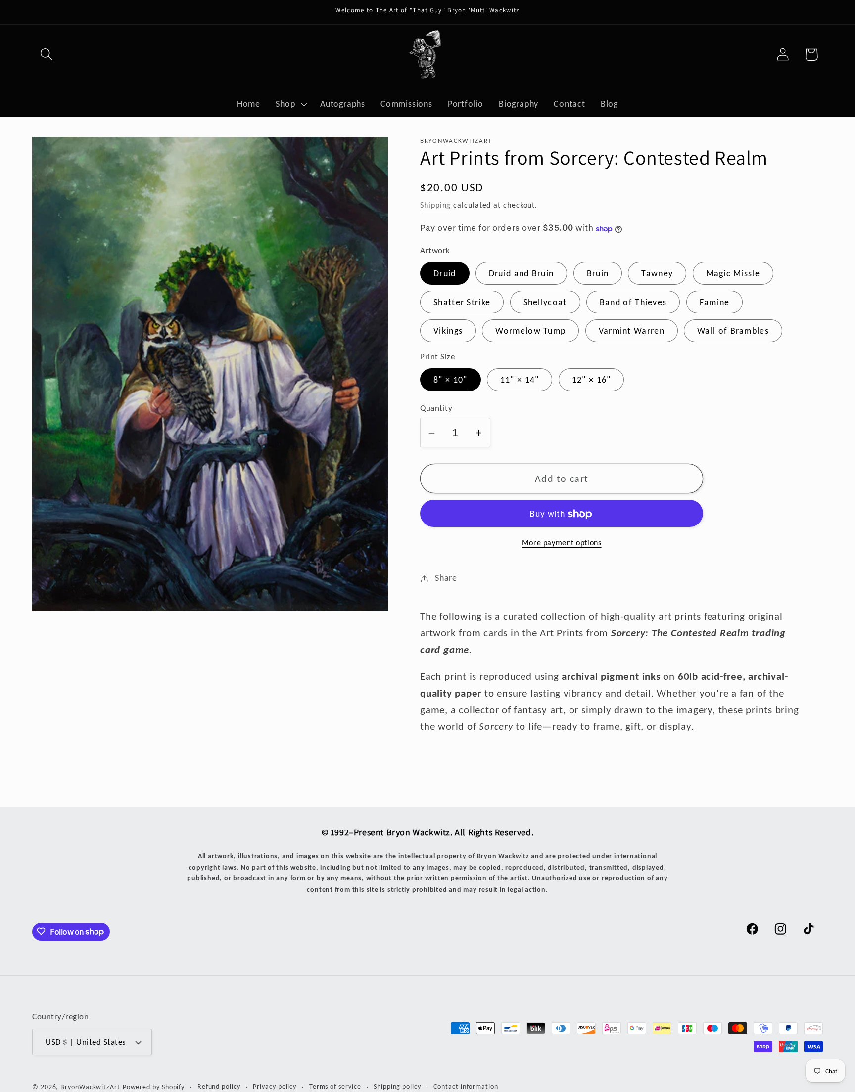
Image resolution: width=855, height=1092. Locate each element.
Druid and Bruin (521, 273)
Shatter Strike (461, 302)
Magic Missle (733, 273)
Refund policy (218, 1085)
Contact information (465, 1085)
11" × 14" (519, 380)
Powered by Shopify (154, 1086)
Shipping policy (397, 1085)
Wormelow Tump (530, 331)
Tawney (657, 273)
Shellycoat (545, 302)
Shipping (435, 205)
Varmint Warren (632, 331)
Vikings (448, 331)
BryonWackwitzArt (90, 1086)
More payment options (562, 543)
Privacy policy (274, 1085)
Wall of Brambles (733, 331)
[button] (46, 55)
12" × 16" (591, 380)
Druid (444, 273)
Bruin (598, 273)
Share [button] (446, 578)
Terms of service (335, 1085)
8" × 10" (450, 380)
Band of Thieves (633, 302)
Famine (715, 302)
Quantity (436, 408)
